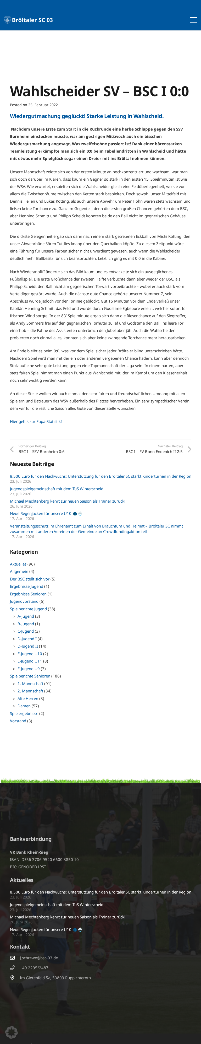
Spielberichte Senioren (30, 676)
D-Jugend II (28, 646)
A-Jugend (26, 616)
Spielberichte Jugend (28, 608)
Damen (24, 705)
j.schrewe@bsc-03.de (39, 957)
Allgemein (19, 571)
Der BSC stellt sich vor (29, 579)
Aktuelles (18, 564)
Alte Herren (28, 698)
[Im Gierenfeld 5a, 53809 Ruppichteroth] (15, 977)
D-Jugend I (27, 638)
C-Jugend (26, 631)
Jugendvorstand (24, 601)
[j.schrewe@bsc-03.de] (15, 957)
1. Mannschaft (30, 683)
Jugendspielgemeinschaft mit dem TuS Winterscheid (56, 488)
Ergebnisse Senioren (28, 593)
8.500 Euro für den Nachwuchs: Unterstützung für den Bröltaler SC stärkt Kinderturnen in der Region (100, 476)
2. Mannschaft (30, 690)
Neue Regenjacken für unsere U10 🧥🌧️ (46, 513)
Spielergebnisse (24, 713)
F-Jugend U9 (29, 668)
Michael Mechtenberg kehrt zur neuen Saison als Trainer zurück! (67, 501)
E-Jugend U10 (30, 653)
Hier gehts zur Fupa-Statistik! (36, 421)
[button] (193, 19)
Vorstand (18, 720)
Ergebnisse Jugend (26, 586)
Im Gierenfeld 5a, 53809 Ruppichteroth (55, 977)
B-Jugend (26, 623)
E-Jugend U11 (30, 661)
